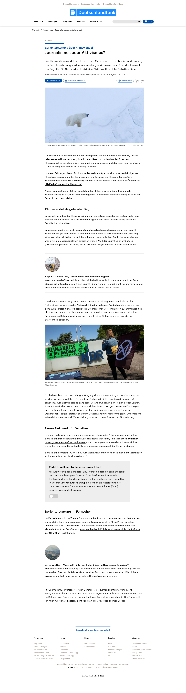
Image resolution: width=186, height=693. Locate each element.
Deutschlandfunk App (69, 653)
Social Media (89, 646)
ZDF (82, 667)
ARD (76, 667)
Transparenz (137, 653)
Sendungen (52, 21)
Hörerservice (89, 643)
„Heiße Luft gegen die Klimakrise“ (63, 184)
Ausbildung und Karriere (142, 649)
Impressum (124, 664)
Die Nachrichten (40, 649)
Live (150, 21)
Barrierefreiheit (138, 659)
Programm (67, 21)
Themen (37, 21)
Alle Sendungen (40, 646)
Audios (63, 646)
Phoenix (90, 667)
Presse (134, 646)
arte (97, 667)
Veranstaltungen (115, 649)
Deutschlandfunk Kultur (91, 4)
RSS (110, 656)
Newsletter (112, 646)
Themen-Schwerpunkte (43, 659)
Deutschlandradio (71, 4)
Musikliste (112, 653)
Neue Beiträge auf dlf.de (44, 656)
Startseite (36, 30)
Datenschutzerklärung (72, 482)
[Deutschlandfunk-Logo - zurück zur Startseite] (93, 12)
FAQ (110, 643)
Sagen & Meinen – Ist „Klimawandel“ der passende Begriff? (77, 276)
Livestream (64, 643)
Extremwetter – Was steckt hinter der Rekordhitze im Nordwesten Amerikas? (87, 564)
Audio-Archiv (96, 21)
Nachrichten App (67, 656)
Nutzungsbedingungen (107, 664)
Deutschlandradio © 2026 (93, 676)
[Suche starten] (139, 21)
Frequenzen (65, 659)
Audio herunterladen (77, 81)
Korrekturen (137, 656)
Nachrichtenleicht (41, 653)
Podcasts (81, 21)
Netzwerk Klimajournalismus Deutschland (99, 305)
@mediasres (48, 30)
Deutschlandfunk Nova (113, 4)
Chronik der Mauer (110, 667)
